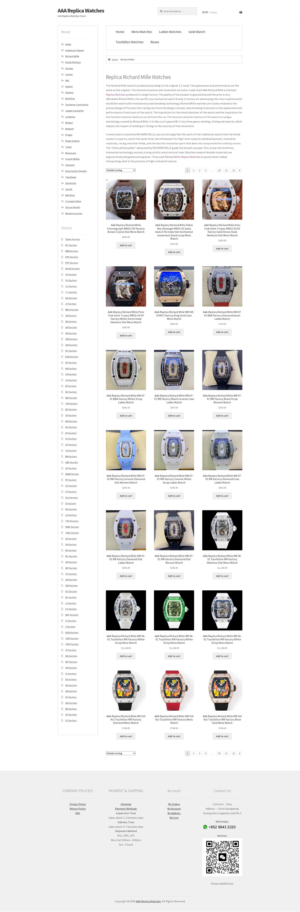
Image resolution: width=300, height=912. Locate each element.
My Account (174, 808)
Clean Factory (72, 239)
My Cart (174, 817)
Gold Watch (197, 32)
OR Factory (71, 579)
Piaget (68, 134)
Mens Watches (141, 32)
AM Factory (71, 703)
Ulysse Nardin (72, 207)
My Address (174, 813)
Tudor (68, 147)
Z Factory (70, 626)
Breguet (69, 128)
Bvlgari (69, 122)
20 (219, 170)
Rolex (68, 44)
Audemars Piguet (74, 50)
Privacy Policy (78, 804)
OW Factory (71, 585)
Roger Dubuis (72, 140)
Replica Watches (116, 94)
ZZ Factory (71, 608)
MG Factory (71, 656)
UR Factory (71, 562)
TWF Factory (72, 644)
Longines (70, 116)
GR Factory (71, 327)
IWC (67, 80)
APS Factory (71, 256)
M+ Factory (71, 556)
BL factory (71, 597)
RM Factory (71, 397)
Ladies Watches (170, 32)
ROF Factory (71, 614)
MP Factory (71, 661)
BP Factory (71, 409)
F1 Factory (70, 620)
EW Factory (71, 298)
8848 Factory (72, 474)
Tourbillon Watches (129, 42)
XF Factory (71, 438)
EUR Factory (71, 356)
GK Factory (71, 685)
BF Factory (71, 550)
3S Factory (71, 538)
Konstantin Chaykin (76, 171)
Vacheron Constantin (76, 104)
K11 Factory (71, 497)
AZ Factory (71, 444)
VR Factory (71, 667)
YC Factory (71, 720)
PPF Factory (71, 262)
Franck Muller (72, 158)
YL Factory (70, 673)
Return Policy (78, 808)
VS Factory (71, 280)
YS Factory (71, 450)
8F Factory (70, 386)
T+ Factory (71, 292)
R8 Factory (71, 368)
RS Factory (71, 509)
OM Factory (71, 339)
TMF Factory (71, 638)
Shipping (126, 804)
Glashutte (70, 183)
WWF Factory (72, 526)
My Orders (174, 804)
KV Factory (71, 362)
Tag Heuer (70, 177)
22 (233, 170)
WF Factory (71, 568)
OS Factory (71, 591)
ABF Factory (71, 462)
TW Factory (71, 403)
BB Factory (71, 456)
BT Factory (71, 245)
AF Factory (71, 468)
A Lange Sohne (73, 201)
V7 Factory (71, 491)
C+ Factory (71, 286)
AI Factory (70, 503)
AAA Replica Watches (81, 10)
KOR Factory (71, 632)
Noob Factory (72, 268)
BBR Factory (71, 251)
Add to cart (126, 245)
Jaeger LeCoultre (74, 110)
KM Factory (71, 421)
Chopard (69, 165)
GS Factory (71, 485)
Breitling (70, 98)
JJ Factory (70, 603)
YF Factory (70, 650)
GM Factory (71, 344)
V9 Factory (71, 415)
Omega (69, 68)
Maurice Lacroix (73, 213)
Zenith (68, 189)
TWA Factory (72, 532)
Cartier (69, 74)
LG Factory (71, 515)
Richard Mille (72, 56)
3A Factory (71, 544)
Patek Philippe (73, 62)
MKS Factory (71, 309)
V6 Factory (71, 374)
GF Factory (71, 350)
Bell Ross (70, 195)
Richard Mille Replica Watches (183, 157)
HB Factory (71, 691)
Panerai (69, 92)
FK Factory (71, 679)
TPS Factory (71, 521)
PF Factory (71, 479)
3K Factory (71, 321)
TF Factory (71, 573)
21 (226, 170)
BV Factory (71, 391)
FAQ (77, 813)
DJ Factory (71, 697)
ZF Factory (71, 274)
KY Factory (71, 433)
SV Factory (71, 714)
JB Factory (71, 315)
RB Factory (71, 708)
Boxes (155, 42)
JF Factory (70, 303)
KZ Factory (71, 427)
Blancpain (70, 153)
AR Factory (71, 333)
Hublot (69, 86)
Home (120, 32)
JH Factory (71, 380)
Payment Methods (126, 808)
